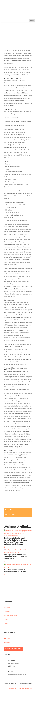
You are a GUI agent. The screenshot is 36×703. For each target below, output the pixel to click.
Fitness (6, 619)
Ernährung (7, 611)
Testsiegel (7, 642)
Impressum (12, 688)
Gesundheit (7, 607)
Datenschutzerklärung (25, 688)
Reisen (6, 623)
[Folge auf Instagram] (6, 9)
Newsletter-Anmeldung (13, 649)
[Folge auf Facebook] (2, 9)
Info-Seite (7, 638)
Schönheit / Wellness (10, 615)
